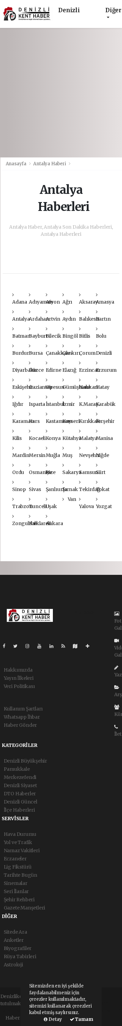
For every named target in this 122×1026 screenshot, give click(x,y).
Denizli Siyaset (20, 785)
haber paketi (14, 1011)
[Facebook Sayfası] (7, 646)
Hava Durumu (20, 834)
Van (71, 499)
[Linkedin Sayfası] (54, 646)
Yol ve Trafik (18, 842)
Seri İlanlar (16, 891)
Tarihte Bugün (21, 875)
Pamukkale (17, 769)
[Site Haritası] (78, 646)
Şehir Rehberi (19, 900)
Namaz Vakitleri (22, 850)
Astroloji (13, 965)
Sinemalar (15, 883)
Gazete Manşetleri (24, 908)
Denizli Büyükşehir (25, 761)
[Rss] (65, 646)
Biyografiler (18, 948)
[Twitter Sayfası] (18, 646)
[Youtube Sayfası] (42, 646)
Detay (54, 1019)
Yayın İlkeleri (19, 678)
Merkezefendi (20, 777)
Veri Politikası (19, 686)
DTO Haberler (20, 794)
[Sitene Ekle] (90, 646)
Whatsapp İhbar (22, 717)
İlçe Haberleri (19, 810)
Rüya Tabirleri (20, 956)
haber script (106, 1011)
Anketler (14, 940)
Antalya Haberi (49, 164)
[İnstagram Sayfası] (30, 646)
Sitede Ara (15, 932)
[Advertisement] (61, 92)
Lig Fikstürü (18, 867)
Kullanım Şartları (23, 709)
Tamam (83, 1019)
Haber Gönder (20, 725)
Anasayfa (16, 164)
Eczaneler (15, 859)
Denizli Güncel (20, 802)
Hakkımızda (18, 670)
